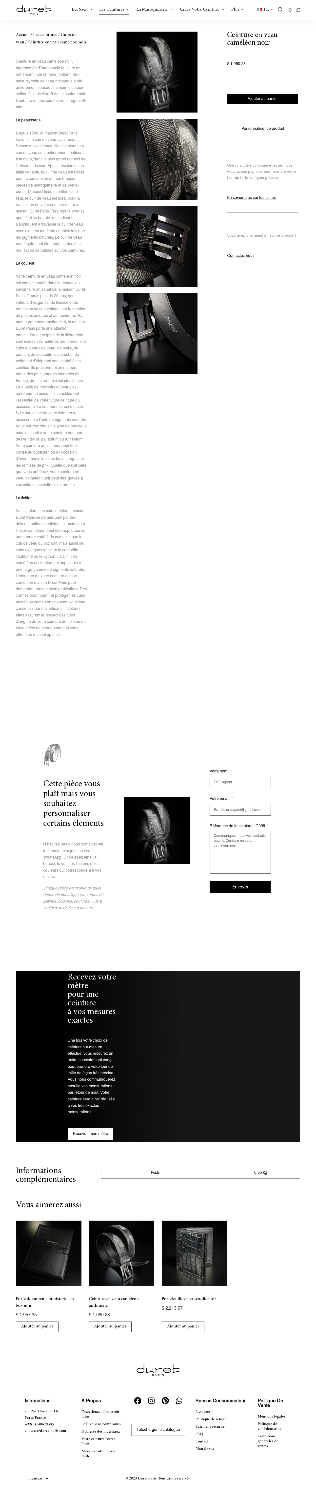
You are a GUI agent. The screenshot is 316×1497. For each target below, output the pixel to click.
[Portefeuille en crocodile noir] (194, 1253)
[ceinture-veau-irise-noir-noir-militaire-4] (157, 333)
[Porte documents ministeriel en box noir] (48, 1253)
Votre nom (219, 771)
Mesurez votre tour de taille (99, 1453)
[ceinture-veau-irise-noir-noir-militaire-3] (157, 246)
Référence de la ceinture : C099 (238, 826)
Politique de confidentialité (269, 1426)
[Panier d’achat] (298, 10)
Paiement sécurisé (210, 1427)
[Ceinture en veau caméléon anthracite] (122, 1253)
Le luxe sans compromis (101, 1424)
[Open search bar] (280, 9)
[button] (265, 10)
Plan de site (205, 1449)
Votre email (220, 799)
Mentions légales (271, 1417)
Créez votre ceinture (199, 9)
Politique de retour (211, 1419)
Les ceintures (111, 9)
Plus (235, 9)
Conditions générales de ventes (268, 1441)
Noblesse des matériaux (100, 1432)
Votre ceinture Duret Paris (98, 1441)
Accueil (23, 35)
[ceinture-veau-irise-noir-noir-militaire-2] (157, 159)
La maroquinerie (152, 9)
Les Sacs (79, 9)
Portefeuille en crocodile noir (189, 1299)
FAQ (199, 1434)
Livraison (203, 1412)
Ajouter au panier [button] (37, 1326)
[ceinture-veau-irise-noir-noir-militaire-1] (157, 72)
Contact (202, 1441)
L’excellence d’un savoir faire (100, 1414)
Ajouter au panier (263, 99)
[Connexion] (290, 10)
